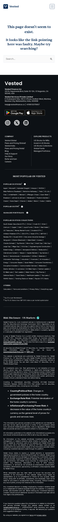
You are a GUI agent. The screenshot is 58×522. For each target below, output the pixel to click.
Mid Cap (47, 243)
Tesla (41, 191)
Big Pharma (40, 272)
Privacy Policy (34, 289)
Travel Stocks (20, 275)
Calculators (7, 289)
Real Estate (44, 227)
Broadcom (6, 198)
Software (18, 250)
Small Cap (38, 243)
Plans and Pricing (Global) (15, 143)
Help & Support (11, 154)
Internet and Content (10, 253)
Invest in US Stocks (42, 143)
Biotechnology (8, 250)
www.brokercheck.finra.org (13, 352)
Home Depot (14, 201)
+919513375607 (33, 104)
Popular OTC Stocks (42, 278)
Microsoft (12, 188)
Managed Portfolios (42, 151)
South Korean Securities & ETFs (14, 224)
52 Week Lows (8, 272)
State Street (31, 240)
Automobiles (26, 256)
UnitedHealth (12, 194)
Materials (42, 256)
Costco (42, 201)
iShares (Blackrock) (18, 240)
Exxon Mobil (44, 194)
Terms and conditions (20, 289)
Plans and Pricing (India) (14, 148)
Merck (36, 201)
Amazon (34, 188)
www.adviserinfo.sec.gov (12, 342)
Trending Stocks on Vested (24, 278)
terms (31, 515)
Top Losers (45, 275)
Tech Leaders (19, 272)
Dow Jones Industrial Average (34, 237)
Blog (7, 151)
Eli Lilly (47, 191)
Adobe (30, 201)
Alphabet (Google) (23, 188)
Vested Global (10, 140)
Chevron (23, 201)
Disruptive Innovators (10, 266)
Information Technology (11, 259)
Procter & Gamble (42, 198)
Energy (5, 262)
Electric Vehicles (8, 269)
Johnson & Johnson (18, 198)
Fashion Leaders (43, 269)
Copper (14, 227)
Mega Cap (15, 246)
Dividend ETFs (36, 230)
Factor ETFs (34, 234)
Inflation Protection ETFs (11, 234)
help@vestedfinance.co (15, 104)
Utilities (34, 256)
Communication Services (28, 266)
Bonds (36, 227)
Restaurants (43, 250)
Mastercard (31, 198)
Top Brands (20, 243)
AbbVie (48, 201)
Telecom (22, 253)
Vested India (10, 146)
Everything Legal (47, 289)
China (29, 224)
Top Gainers (43, 253)
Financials (34, 259)
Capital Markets (32, 253)
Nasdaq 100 (7, 237)
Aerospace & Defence (30, 250)
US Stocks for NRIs (41, 140)
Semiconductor (15, 256)
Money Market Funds (22, 230)
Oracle (5, 201)
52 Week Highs (31, 269)
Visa (4, 194)
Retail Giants (30, 272)
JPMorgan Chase (32, 194)
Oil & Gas (24, 246)
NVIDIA (41, 188)
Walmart (22, 194)
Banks (5, 256)
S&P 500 (43, 234)
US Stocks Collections (43, 146)
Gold (19, 227)
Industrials (25, 259)
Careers (8, 162)
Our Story (9, 156)
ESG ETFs (25, 234)
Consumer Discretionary (43, 262)
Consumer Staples (16, 262)
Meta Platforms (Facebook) (12, 191)
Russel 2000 (18, 237)
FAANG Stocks (8, 278)
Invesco (39, 240)
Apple (5, 188)
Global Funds (39, 148)
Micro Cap (29, 243)
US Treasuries (8, 230)
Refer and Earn (11, 159)
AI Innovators (44, 259)
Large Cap (6, 246)
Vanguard (6, 240)
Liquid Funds (28, 227)
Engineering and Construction (40, 246)
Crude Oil (36, 224)
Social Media (28, 262)
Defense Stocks (8, 275)
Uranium (6, 227)
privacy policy (41, 515)
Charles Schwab (9, 243)
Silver (44, 224)
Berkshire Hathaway (30, 191)
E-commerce (20, 269)
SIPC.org (30, 352)
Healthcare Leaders (33, 275)
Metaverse (42, 266)
